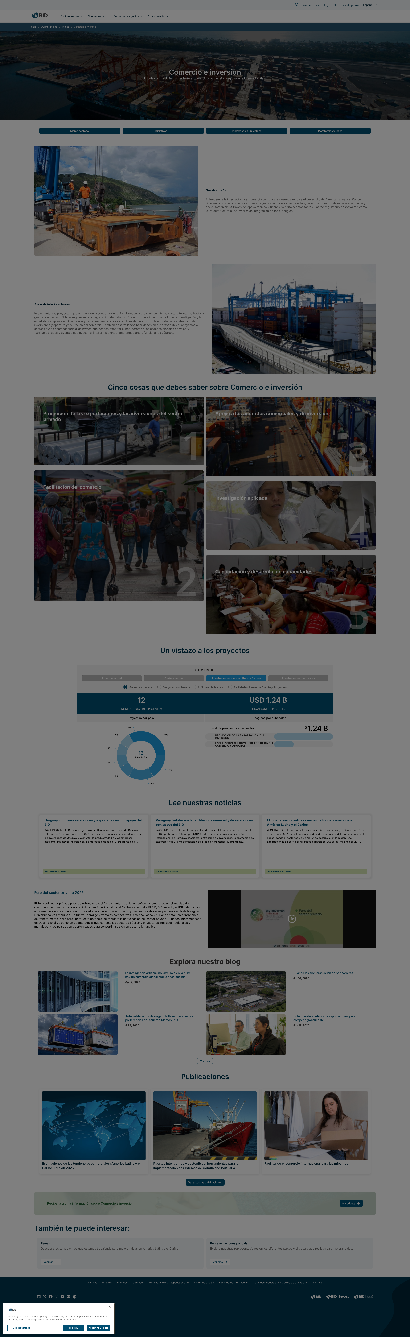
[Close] (109, 1306)
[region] (59, 1318)
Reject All (73, 1327)
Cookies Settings (21, 1327)
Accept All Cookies (98, 1327)
